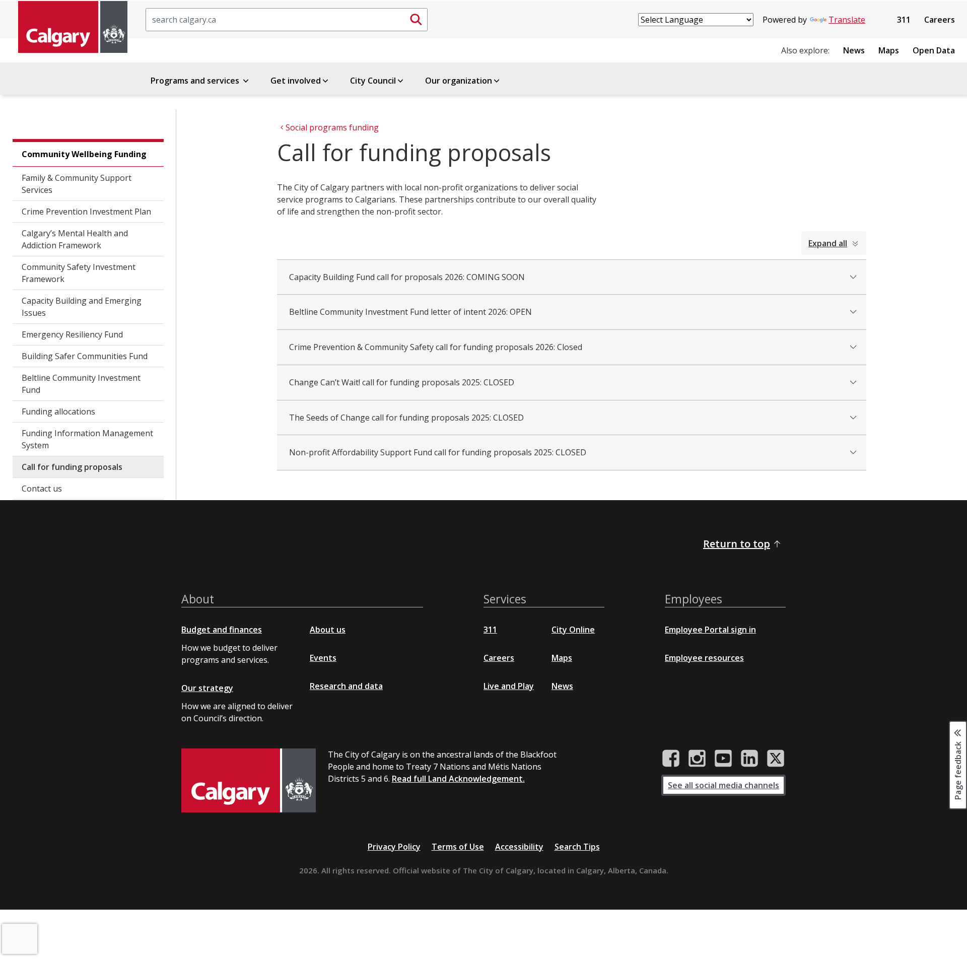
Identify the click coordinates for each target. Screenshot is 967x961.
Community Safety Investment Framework (78, 273)
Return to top (736, 544)
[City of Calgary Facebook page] (671, 758)
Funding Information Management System (87, 439)
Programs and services (196, 80)
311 (904, 19)
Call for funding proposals (72, 466)
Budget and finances (221, 629)
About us (328, 629)
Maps (888, 50)
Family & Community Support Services (76, 183)
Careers (939, 19)
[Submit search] (416, 20)
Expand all (827, 243)
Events (323, 657)
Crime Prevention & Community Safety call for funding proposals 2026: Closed (435, 347)
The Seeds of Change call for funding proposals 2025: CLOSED (406, 417)
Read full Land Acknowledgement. (458, 778)
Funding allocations (58, 411)
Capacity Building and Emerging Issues (82, 306)
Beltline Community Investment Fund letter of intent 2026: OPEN (410, 311)
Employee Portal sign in (710, 629)
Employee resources (704, 657)
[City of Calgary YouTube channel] (723, 758)
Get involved (295, 80)
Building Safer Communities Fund (85, 356)
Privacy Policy (394, 846)
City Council (373, 80)
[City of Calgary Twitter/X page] (776, 758)
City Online (573, 629)
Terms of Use (458, 846)
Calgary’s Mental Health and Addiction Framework (75, 239)
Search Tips (577, 846)
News (854, 50)
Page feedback (957, 770)
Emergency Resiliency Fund (72, 334)
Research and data (346, 686)
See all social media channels (723, 785)
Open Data (934, 50)
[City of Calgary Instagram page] (697, 758)
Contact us (42, 488)
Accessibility (519, 846)
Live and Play (509, 686)
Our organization (458, 80)
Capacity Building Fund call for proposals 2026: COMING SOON (407, 277)
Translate (846, 19)
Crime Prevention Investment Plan (86, 211)
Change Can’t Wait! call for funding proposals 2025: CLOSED (401, 382)
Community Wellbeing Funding (84, 154)
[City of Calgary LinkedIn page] (749, 758)
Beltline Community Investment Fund (81, 383)
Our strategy (207, 688)
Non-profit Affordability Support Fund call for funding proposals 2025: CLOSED (437, 452)
